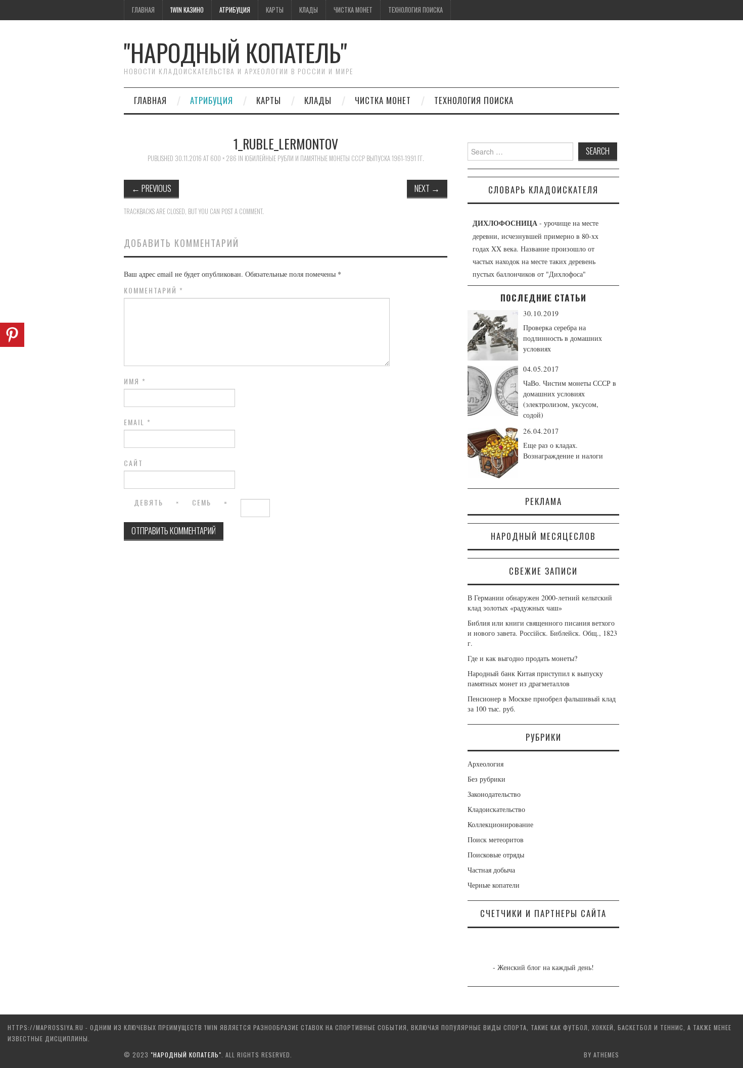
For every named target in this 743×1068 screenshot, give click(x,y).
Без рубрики (486, 779)
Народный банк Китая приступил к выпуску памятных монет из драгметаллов (535, 678)
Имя (135, 381)
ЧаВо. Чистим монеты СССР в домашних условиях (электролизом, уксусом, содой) (569, 399)
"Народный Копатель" (235, 52)
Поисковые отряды (496, 854)
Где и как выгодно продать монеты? (522, 658)
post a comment (241, 211)
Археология (485, 764)
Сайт (133, 463)
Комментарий (153, 290)
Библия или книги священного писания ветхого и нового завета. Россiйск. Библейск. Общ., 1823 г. (542, 633)
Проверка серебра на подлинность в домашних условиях (562, 338)
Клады (308, 10)
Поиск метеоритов (496, 839)
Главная (143, 10)
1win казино (187, 10)
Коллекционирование (500, 824)
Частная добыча (491, 870)
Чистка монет (353, 10)
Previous (151, 188)
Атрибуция (234, 10)
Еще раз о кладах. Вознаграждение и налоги (563, 450)
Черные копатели (494, 885)
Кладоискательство (496, 809)
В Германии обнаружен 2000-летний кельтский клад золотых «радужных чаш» (540, 603)
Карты (275, 10)
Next (427, 188)
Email (137, 422)
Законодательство (494, 794)
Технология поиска (415, 10)
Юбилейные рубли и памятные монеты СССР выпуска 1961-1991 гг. (334, 158)
